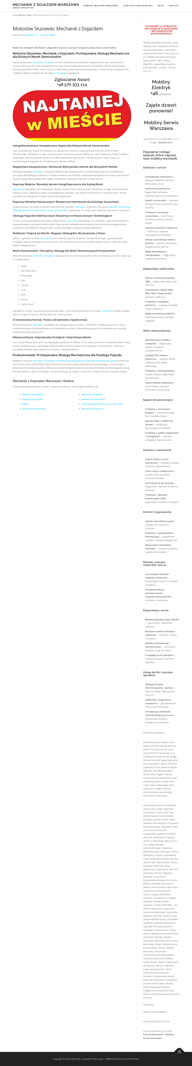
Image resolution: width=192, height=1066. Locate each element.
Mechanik (37, 171)
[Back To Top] (179, 1052)
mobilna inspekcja (154, 658)
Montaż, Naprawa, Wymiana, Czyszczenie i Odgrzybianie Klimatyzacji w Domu (160, 877)
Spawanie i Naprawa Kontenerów (159, 922)
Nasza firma (19, 189)
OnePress (110, 1058)
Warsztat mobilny (151, 826)
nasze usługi (59, 73)
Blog (161, 5)
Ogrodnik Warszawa (153, 926)
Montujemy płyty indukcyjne (156, 851)
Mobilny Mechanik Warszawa (101, 5)
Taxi (145, 844)
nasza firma (72, 220)
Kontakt (174, 5)
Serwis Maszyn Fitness (154, 962)
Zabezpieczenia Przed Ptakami (158, 958)
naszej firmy (45, 238)
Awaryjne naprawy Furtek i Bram (159, 819)
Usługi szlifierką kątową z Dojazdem (160, 919)
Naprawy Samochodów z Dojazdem (160, 823)
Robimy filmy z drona (166, 862)
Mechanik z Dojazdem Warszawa (46, 5)
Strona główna (19, 15)
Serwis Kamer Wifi (164, 869)
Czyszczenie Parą (165, 812)
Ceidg (168, 1031)
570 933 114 (75, 84)
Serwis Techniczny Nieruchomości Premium (157, 973)
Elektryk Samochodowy (138, 5)
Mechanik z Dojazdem (44, 62)
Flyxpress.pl (148, 869)
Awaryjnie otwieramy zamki (156, 865)
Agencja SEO (171, 841)
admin (52, 35)
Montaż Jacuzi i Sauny (165, 930)
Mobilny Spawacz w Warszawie (158, 816)
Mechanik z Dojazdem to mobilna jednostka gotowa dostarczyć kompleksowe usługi (74, 360)
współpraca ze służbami (157, 722)
